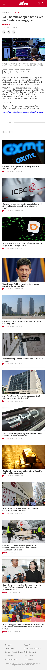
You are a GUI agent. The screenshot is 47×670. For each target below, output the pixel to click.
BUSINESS (6, 13)
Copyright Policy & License (14, 652)
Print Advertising (29, 656)
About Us (27, 645)
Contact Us (8, 645)
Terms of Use (9, 648)
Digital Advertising (11, 659)
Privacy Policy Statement (32, 648)
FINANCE (17, 13)
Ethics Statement (30, 652)
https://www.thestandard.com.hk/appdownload (22, 112)
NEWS (5, 553)
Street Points (28, 659)
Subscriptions (9, 656)
